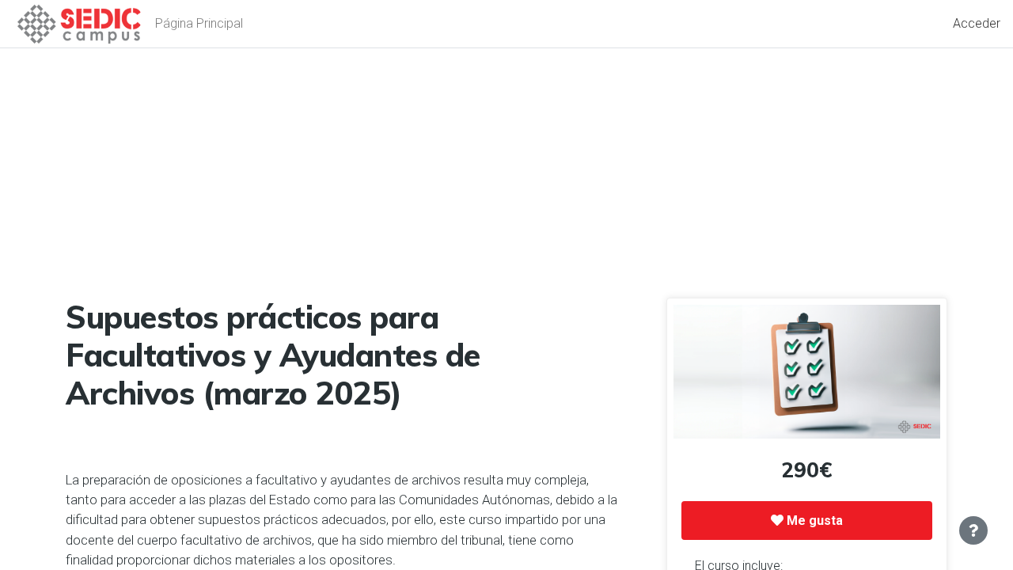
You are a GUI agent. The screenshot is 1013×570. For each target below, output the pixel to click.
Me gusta (813, 520)
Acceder (976, 23)
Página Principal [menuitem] (199, 23)
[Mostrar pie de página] (973, 530)
